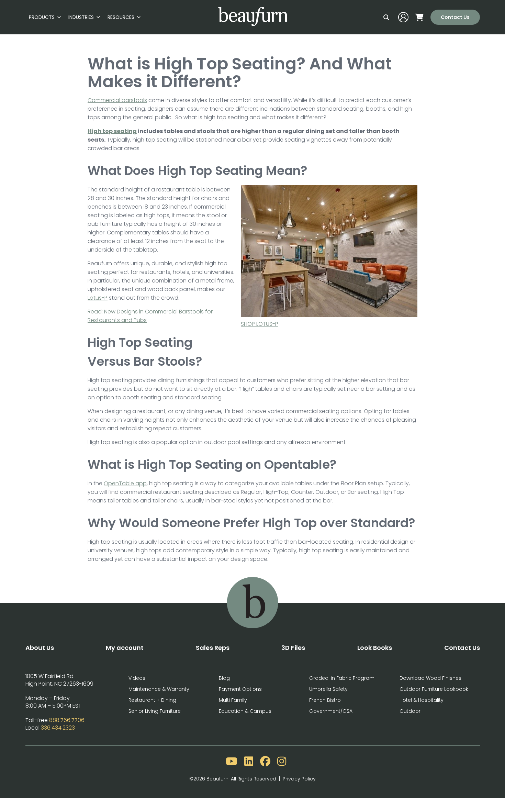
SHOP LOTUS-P (259, 324)
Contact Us (455, 17)
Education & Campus (245, 711)
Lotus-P (98, 298)
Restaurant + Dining (152, 700)
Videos (136, 678)
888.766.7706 (67, 720)
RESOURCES (121, 17)
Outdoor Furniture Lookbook (434, 689)
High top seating (112, 131)
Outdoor (410, 711)
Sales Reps (212, 647)
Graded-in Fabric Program (341, 678)
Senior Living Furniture (154, 711)
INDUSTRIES (81, 17)
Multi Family (233, 700)
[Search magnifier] (386, 17)
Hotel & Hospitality (422, 700)
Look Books (374, 647)
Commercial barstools (117, 100)
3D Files (293, 647)
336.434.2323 (58, 728)
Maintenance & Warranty (158, 689)
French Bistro (325, 700)
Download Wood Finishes (430, 678)
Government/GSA (330, 711)
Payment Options (240, 689)
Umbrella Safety (328, 689)
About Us (39, 647)
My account (125, 647)
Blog (224, 678)
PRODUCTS (42, 17)
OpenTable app (125, 483)
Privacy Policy (299, 778)
